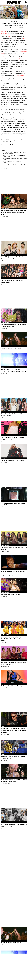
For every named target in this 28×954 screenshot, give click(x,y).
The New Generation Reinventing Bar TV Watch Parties (14, 281)
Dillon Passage (5, 33)
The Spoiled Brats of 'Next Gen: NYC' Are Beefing (14, 548)
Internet (3, 458)
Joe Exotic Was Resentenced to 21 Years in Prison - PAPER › (15, 159)
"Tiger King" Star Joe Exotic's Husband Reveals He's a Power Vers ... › (14, 156)
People (9, 36)
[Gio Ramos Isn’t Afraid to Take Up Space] (14, 676)
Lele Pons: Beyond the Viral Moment (12, 460)
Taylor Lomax (5, 216)
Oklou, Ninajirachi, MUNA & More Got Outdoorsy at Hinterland (12, 258)
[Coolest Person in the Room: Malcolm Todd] (14, 561)
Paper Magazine (11, 27)
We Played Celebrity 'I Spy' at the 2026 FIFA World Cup (13, 757)
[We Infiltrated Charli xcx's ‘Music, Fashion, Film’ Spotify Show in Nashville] (14, 359)
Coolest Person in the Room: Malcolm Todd (13, 572)
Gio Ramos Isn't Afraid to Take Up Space (14, 686)
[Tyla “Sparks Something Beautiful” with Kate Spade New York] (14, 315)
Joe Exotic (3, 31)
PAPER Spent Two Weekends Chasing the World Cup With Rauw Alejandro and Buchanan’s (13, 730)
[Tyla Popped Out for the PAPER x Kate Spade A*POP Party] (14, 427)
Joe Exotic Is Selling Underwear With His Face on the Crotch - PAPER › (14, 153)
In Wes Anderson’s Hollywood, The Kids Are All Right (13, 504)
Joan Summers (5, 551)
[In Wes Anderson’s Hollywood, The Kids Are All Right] (14, 493)
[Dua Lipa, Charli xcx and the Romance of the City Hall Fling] (14, 814)
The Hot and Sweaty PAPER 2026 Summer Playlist (11, 415)
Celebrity (14, 21)
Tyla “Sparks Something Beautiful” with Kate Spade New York (13, 325)
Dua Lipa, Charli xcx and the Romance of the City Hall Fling (14, 825)
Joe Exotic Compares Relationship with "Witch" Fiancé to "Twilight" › (14, 165)
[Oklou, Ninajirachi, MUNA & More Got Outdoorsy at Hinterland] (14, 247)
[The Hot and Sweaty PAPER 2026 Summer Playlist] (14, 404)
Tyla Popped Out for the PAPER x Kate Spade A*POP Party (13, 438)
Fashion (3, 435)
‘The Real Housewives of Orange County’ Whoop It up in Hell (14, 663)
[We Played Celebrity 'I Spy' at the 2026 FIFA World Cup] (14, 746)
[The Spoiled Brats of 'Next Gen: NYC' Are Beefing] (14, 538)
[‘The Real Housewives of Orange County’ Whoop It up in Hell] (14, 652)
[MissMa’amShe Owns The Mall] (14, 584)
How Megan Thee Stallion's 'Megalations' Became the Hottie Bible (14, 780)
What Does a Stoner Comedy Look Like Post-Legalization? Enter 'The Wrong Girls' (13, 212)
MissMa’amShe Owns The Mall (10, 594)
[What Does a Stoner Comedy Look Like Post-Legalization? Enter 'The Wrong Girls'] (14, 201)
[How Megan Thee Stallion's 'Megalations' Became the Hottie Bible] (14, 770)
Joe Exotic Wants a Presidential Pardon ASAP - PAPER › (14, 162)
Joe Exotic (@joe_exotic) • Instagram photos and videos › (13, 169)
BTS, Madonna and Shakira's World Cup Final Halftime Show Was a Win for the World (13, 638)
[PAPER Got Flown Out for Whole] (14, 338)
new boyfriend (16, 58)
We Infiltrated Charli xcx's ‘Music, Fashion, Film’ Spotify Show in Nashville (13, 370)
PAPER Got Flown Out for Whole (11, 348)
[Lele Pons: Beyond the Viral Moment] (14, 451)
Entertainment (5, 208)
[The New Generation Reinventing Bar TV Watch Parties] (14, 270)
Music (2, 345)
